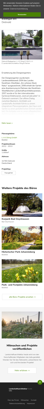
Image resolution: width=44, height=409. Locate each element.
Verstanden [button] (22, 14)
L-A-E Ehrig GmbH (9, 137)
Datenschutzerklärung (17, 403)
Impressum (31, 403)
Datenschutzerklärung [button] (19, 9)
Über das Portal (13, 400)
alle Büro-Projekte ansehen (21, 297)
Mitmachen (25, 400)
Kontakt (33, 400)
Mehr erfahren (21, 370)
